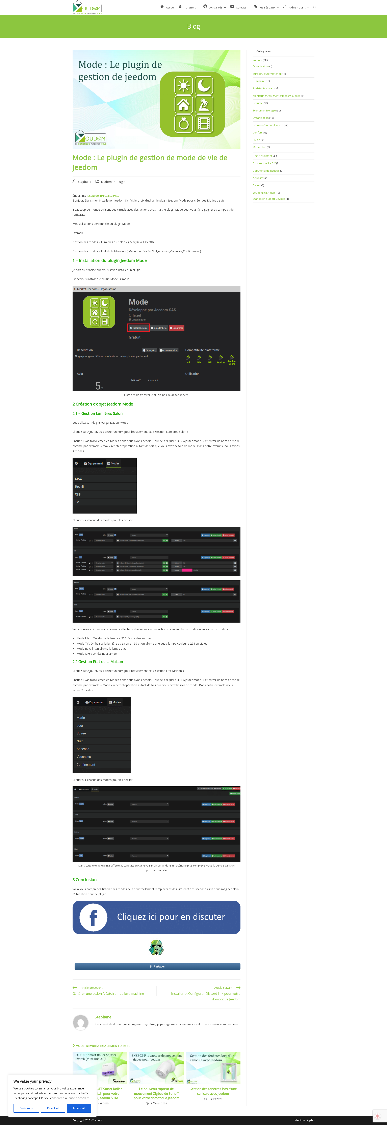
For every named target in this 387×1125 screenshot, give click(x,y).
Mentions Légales (304, 1120)
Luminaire (259, 81)
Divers (257, 185)
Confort (257, 132)
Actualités (259, 178)
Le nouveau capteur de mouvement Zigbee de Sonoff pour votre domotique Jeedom (156, 1093)
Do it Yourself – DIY (264, 163)
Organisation (261, 66)
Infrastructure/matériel (267, 74)
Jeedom (106, 182)
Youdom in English (264, 192)
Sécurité (258, 103)
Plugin (121, 182)
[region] (52, 1096)
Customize (26, 1108)
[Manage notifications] (377, 1116)
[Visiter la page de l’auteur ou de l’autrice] (81, 1022)
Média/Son (259, 147)
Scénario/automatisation (268, 125)
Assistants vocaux (264, 88)
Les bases (113, 195)
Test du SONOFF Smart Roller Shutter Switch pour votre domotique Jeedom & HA (100, 1093)
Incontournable (97, 195)
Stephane (84, 182)
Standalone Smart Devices (269, 199)
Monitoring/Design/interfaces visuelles (276, 96)
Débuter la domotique (266, 170)
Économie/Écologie (264, 110)
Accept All (79, 1108)
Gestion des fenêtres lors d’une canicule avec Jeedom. (213, 1091)
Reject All (53, 1108)
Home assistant (262, 156)
